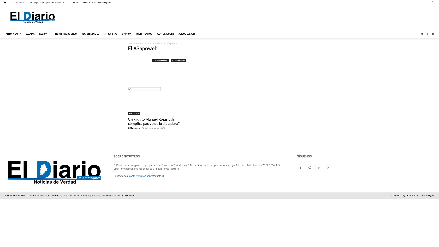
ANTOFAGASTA (13, 33)
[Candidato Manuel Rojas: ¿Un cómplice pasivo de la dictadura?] (155, 101)
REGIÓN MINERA (90, 33)
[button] (433, 2)
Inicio (130, 43)
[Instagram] (421, 34)
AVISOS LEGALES (187, 33)
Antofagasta (134, 113)
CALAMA (30, 33)
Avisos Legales (104, 2)
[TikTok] (427, 34)
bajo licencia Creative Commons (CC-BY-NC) (80, 195)
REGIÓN (43, 33)
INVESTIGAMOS (144, 33)
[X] (433, 34)
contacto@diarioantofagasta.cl (146, 176)
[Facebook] (416, 34)
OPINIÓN (127, 33)
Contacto (74, 2)
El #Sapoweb (134, 128)
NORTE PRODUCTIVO (66, 33)
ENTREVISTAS (110, 33)
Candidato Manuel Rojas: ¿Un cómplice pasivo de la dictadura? (154, 121)
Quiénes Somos (88, 2)
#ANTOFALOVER (165, 33)
